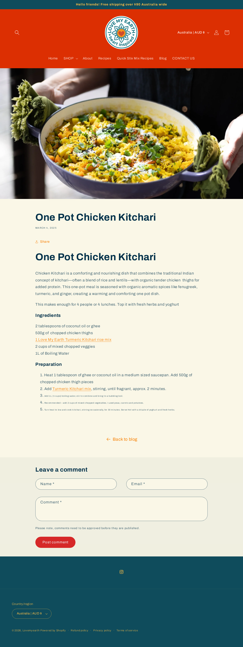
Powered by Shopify (53, 630)
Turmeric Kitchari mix (71, 389)
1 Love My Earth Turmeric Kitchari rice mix (73, 340)
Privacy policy (102, 630)
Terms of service (127, 630)
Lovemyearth (31, 630)
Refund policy (79, 630)
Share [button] (45, 241)
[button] (17, 32)
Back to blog (125, 439)
